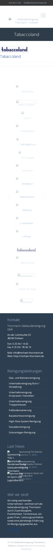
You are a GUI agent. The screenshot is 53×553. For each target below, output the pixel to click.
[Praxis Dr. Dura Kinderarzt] (26, 295)
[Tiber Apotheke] (26, 144)
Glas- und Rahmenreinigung (24, 377)
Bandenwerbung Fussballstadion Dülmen (30, 463)
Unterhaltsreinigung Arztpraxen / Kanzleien (21, 394)
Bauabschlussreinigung (22, 415)
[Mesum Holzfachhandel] (26, 269)
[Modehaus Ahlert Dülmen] (26, 98)
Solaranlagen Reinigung (22, 432)
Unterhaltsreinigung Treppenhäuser (20, 403)
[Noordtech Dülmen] (26, 104)
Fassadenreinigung (19, 427)
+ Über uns (13, 529)
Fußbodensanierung (20, 410)
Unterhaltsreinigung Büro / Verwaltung (24, 385)
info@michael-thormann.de (35, 3)
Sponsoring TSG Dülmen (30, 451)
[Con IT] (26, 118)
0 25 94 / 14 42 (15, 3)
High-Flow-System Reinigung (25, 421)
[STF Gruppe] (26, 157)
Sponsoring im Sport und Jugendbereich (31, 474)
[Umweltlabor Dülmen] (26, 137)
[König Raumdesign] (26, 302)
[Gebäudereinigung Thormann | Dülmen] (26, 21)
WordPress (26, 549)
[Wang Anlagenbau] (26, 243)
